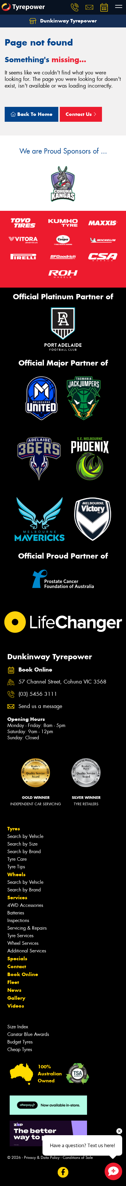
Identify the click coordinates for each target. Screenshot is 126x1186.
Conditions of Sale (78, 1157)
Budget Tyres (20, 1042)
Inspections (18, 920)
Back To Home (34, 114)
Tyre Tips (16, 867)
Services (17, 897)
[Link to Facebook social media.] (63, 1172)
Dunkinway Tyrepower (68, 21)
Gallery (16, 998)
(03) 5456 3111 (37, 694)
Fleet (13, 982)
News (14, 990)
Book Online (22, 974)
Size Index (17, 1027)
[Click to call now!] (75, 7)
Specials (17, 958)
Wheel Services (22, 943)
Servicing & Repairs (27, 928)
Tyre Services (20, 936)
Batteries (15, 913)
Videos (15, 1006)
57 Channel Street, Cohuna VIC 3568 (62, 682)
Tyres (13, 828)
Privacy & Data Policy (41, 1157)
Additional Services (26, 951)
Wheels (16, 874)
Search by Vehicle (25, 836)
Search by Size (22, 844)
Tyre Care (17, 859)
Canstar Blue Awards (28, 1034)
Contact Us (79, 114)
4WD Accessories (25, 905)
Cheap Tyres (19, 1049)
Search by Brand (24, 851)
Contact (16, 966)
